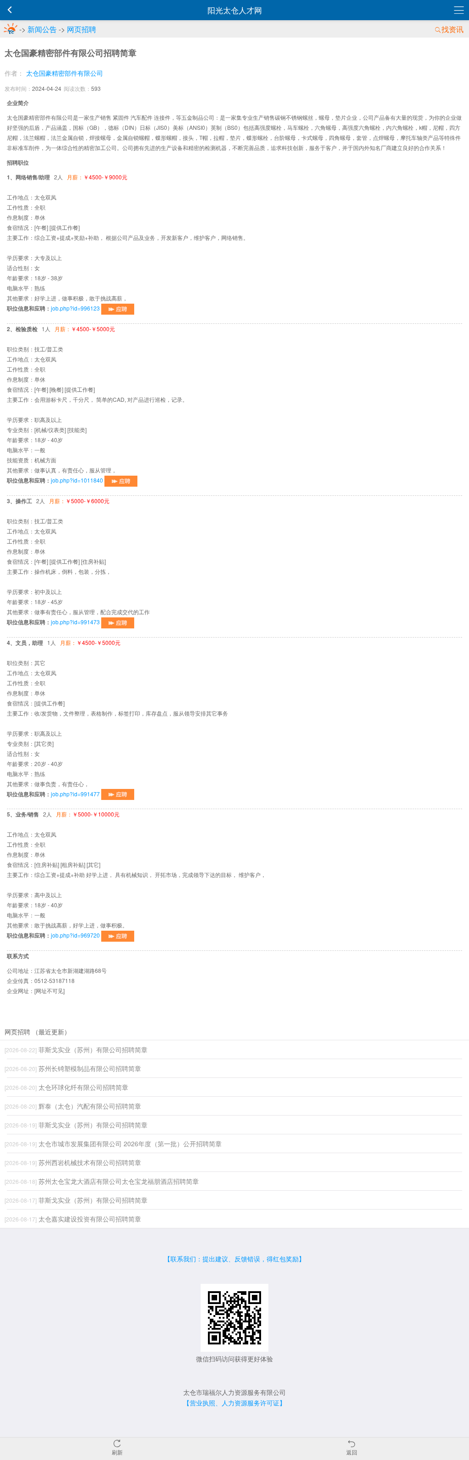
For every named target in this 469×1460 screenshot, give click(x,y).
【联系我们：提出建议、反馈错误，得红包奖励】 (234, 1258)
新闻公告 (42, 29)
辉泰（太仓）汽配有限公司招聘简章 (73, 1105)
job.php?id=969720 (76, 935)
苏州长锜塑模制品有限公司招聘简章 (73, 1068)
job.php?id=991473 (76, 622)
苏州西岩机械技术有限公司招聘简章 (73, 1162)
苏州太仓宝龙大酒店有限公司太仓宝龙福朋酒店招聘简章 (102, 1181)
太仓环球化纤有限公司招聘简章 (66, 1087)
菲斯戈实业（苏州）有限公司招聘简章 (76, 1049)
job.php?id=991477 (76, 794)
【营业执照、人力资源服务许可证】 (234, 1402)
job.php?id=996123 (76, 308)
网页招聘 (81, 29)
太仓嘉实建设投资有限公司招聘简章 (73, 1218)
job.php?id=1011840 (77, 480)
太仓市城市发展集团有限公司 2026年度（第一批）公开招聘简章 (113, 1143)
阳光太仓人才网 (234, 10)
